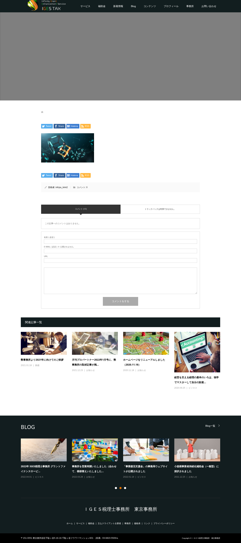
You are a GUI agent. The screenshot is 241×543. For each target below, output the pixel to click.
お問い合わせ (208, 6)
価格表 (137, 523)
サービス (85, 6)
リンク (147, 523)
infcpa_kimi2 (62, 187)
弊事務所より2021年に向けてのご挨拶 (42, 359)
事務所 (190, 6)
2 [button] (120, 488)
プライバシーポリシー (164, 523)
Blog (133, 6)
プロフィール (171, 6)
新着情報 (118, 6)
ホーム (70, 523)
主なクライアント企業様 (109, 523)
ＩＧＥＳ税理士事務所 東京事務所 (120, 509)
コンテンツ (150, 6)
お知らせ (90, 370)
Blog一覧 (210, 425)
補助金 (102, 6)
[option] (123, 458)
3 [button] (125, 488)
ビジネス (193, 388)
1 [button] (116, 488)
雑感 (37, 365)
